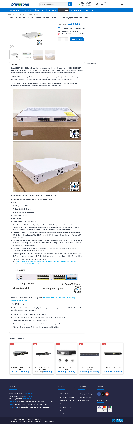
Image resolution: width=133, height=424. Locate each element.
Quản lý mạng (64, 10)
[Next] (52, 35)
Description (15, 64)
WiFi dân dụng (28, 10)
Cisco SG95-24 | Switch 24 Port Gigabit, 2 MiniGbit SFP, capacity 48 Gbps (20, 367)
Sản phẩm (15, 14)
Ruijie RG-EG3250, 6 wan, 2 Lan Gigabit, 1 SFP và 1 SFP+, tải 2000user (90, 367)
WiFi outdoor (52, 10)
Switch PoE (36, 14)
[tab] (15, 65)
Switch (30, 14)
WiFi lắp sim (16, 10)
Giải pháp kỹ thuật (91, 10)
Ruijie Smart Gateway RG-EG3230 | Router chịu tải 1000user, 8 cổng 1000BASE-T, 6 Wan (43, 367)
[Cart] (122, 4)
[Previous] (12, 35)
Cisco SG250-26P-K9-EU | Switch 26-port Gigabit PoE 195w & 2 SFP (112, 366)
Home (9, 14)
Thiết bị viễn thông (78, 10)
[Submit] (70, 4)
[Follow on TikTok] (103, 394)
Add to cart (77, 39)
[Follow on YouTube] (107, 394)
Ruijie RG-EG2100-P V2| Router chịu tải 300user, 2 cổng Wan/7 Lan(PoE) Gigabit (66, 367)
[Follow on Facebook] (99, 394)
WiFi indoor (40, 10)
